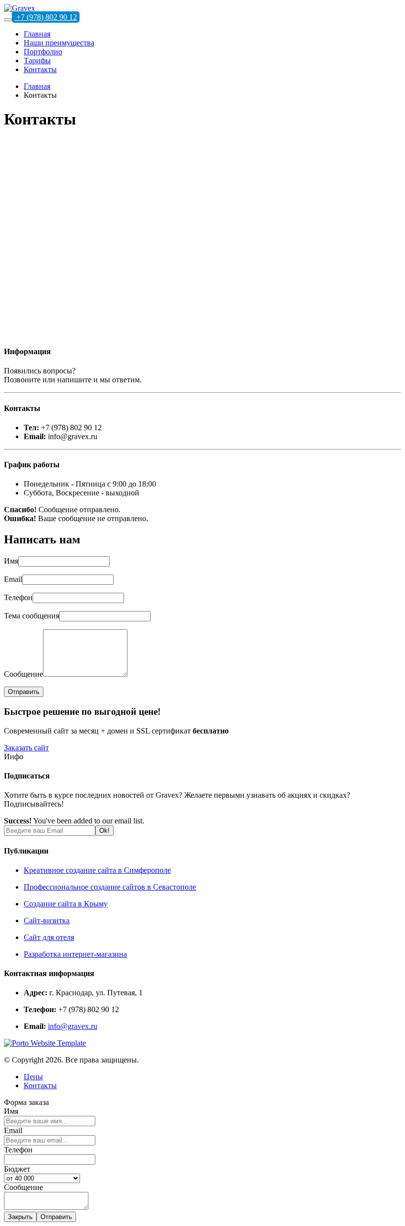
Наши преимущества (59, 43)
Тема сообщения (31, 616)
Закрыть (20, 1217)
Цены (33, 1076)
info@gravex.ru (72, 1026)
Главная (37, 34)
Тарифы (37, 60)
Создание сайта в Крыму (66, 903)
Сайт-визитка (47, 920)
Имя (11, 561)
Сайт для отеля (49, 937)
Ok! (104, 830)
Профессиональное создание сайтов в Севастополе (110, 887)
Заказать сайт (26, 747)
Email (13, 579)
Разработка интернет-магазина (75, 954)
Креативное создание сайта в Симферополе (97, 870)
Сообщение (23, 674)
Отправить (56, 1217)
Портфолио (43, 51)
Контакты (40, 69)
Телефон (18, 597)
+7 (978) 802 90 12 (45, 17)
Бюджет (17, 1169)
